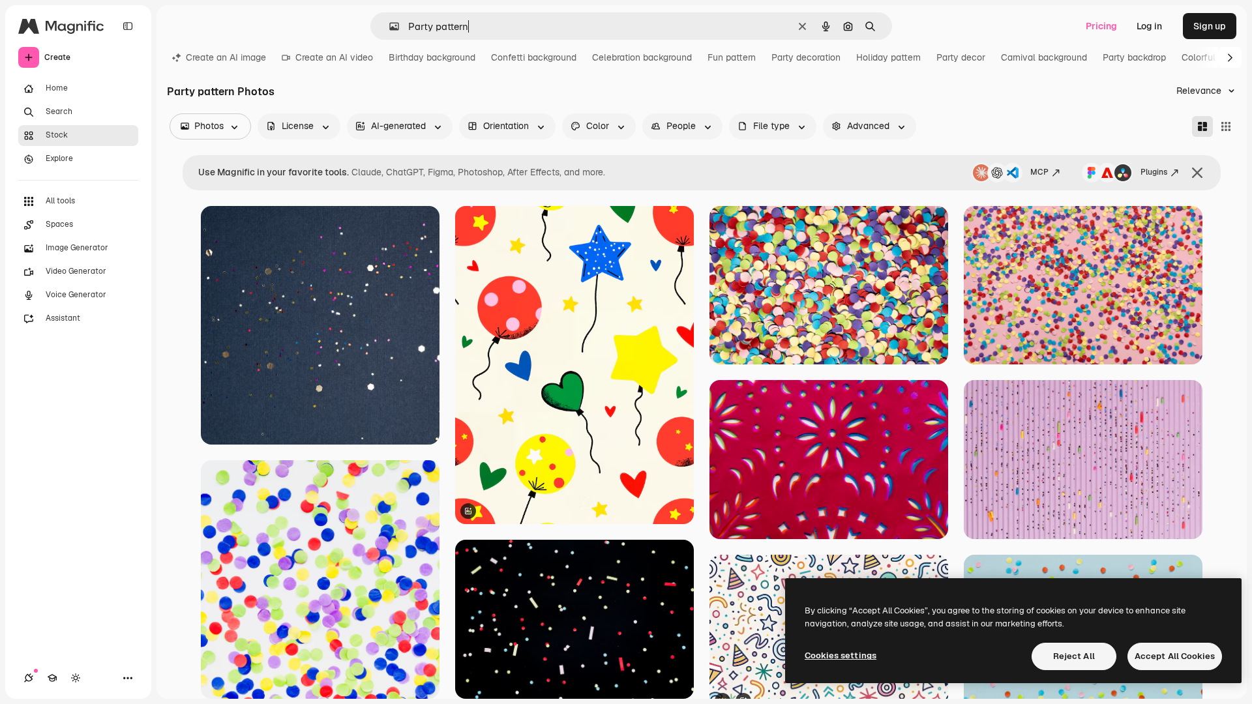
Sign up (1209, 26)
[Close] (1197, 173)
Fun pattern (732, 57)
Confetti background (533, 57)
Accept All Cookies (1175, 656)
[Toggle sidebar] (127, 26)
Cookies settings (840, 655)
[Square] (1225, 126)
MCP (1039, 172)
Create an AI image (226, 57)
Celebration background (642, 57)
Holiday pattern (888, 57)
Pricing (1101, 26)
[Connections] (28, 677)
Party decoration (806, 57)
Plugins (1153, 172)
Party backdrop (1134, 57)
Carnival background (1044, 57)
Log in (1149, 26)
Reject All (1074, 656)
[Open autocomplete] (389, 26)
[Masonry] (1202, 126)
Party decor (960, 57)
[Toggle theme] (75, 677)
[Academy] (52, 677)
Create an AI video (334, 57)
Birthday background (432, 57)
